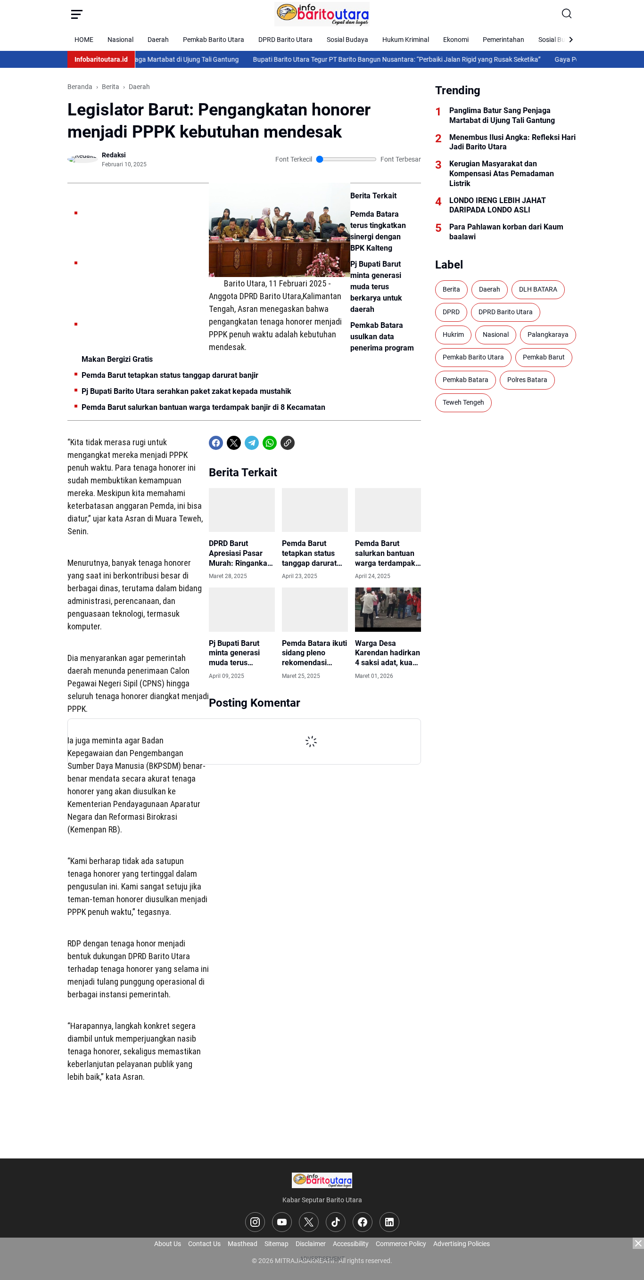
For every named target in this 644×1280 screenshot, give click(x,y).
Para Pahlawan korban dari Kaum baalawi (506, 231)
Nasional (120, 39)
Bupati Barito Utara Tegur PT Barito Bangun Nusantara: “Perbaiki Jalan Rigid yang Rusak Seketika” (376, 59)
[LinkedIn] (389, 1222)
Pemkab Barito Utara (213, 39)
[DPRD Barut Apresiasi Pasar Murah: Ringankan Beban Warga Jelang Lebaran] (242, 510)
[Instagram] (255, 1222)
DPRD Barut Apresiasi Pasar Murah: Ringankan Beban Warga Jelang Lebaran (240, 553)
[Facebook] (216, 443)
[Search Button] (567, 14)
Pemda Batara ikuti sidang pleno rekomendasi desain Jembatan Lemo (314, 653)
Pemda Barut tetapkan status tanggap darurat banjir (170, 375)
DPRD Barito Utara (285, 39)
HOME (83, 39)
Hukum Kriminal (405, 39)
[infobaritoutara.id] (322, 14)
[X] (234, 443)
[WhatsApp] (270, 443)
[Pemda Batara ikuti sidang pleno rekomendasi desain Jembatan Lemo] (315, 609)
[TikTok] (336, 1222)
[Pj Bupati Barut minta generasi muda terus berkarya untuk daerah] (242, 609)
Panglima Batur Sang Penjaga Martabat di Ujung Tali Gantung (502, 115)
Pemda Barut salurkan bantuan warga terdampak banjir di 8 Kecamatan (203, 407)
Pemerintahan (503, 39)
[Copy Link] (288, 443)
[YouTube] (282, 1222)
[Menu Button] (76, 14)
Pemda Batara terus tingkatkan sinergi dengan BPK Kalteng (378, 231)
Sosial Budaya (347, 39)
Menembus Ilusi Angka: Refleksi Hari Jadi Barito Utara (512, 142)
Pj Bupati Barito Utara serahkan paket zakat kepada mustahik (186, 391)
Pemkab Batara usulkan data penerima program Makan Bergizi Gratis (248, 342)
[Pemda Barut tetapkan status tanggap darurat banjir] (315, 510)
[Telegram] (252, 443)
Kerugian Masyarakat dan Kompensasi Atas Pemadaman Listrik (501, 173)
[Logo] (322, 1180)
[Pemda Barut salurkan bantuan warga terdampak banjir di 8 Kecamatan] (388, 510)
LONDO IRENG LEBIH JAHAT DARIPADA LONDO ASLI (497, 205)
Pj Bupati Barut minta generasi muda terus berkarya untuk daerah (376, 287)
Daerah (158, 39)
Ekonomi (456, 39)
